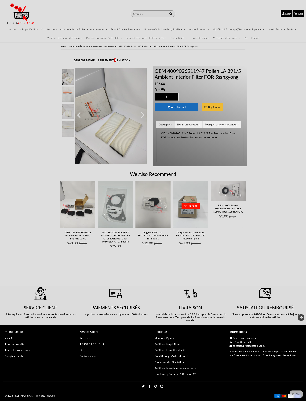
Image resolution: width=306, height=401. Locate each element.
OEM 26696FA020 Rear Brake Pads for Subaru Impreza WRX (78, 235)
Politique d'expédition (167, 344)
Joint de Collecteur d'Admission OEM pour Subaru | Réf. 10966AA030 (228, 208)
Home (63, 46)
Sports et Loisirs (199, 37)
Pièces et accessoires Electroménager (145, 37)
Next (143, 114)
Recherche (85, 338)
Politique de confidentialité (170, 350)
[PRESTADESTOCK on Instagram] (162, 386)
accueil (9, 338)
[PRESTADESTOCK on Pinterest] (156, 386)
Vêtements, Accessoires (225, 37)
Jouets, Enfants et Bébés (280, 29)
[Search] (170, 13)
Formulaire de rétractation (169, 362)
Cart (300, 13)
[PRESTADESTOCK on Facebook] (149, 386)
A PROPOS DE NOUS (92, 344)
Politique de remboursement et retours (177, 368)
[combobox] (153, 14)
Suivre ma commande (245, 338)
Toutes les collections (17, 350)
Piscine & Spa (177, 37)
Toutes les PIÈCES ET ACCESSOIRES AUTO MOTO (92, 46)
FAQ (246, 37)
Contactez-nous (89, 356)
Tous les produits (14, 344)
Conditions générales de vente (172, 356)
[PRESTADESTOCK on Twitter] (143, 386)
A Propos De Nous (28, 29)
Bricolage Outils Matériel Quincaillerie (163, 29)
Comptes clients (49, 29)
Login (288, 13)
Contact (255, 37)
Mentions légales (164, 338)
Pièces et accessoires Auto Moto (102, 37)
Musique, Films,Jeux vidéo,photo (63, 37)
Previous (79, 114)
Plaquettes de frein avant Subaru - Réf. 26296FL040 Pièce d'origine (190, 235)
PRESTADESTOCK (23, 395)
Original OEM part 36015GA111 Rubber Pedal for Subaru (153, 235)
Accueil (13, 29)
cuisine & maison (197, 29)
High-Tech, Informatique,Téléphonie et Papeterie (237, 29)
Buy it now (214, 106)
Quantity (160, 89)
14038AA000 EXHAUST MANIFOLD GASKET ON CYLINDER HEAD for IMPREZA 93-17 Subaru (115, 237)
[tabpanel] (68, 76)
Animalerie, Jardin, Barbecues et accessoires (82, 29)
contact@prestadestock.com (249, 345)
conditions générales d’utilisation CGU (176, 374)
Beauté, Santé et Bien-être (124, 29)
